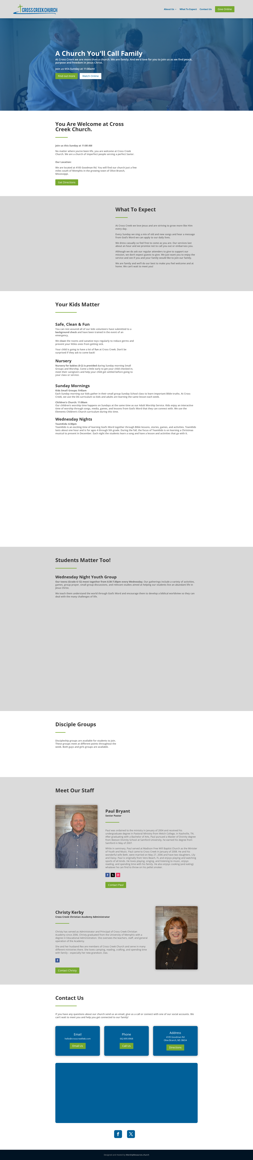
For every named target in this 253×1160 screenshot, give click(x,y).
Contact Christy (67, 970)
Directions (175, 1047)
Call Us (126, 1046)
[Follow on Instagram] (118, 875)
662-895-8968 (126, 1038)
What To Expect (188, 9)
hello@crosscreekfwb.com (78, 1038)
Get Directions (67, 182)
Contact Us (206, 9)
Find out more (66, 76)
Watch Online (90, 76)
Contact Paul (115, 885)
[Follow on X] (113, 875)
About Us (169, 9)
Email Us (77, 1046)
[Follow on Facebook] (107, 875)
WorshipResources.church (137, 1155)
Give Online (225, 9)
